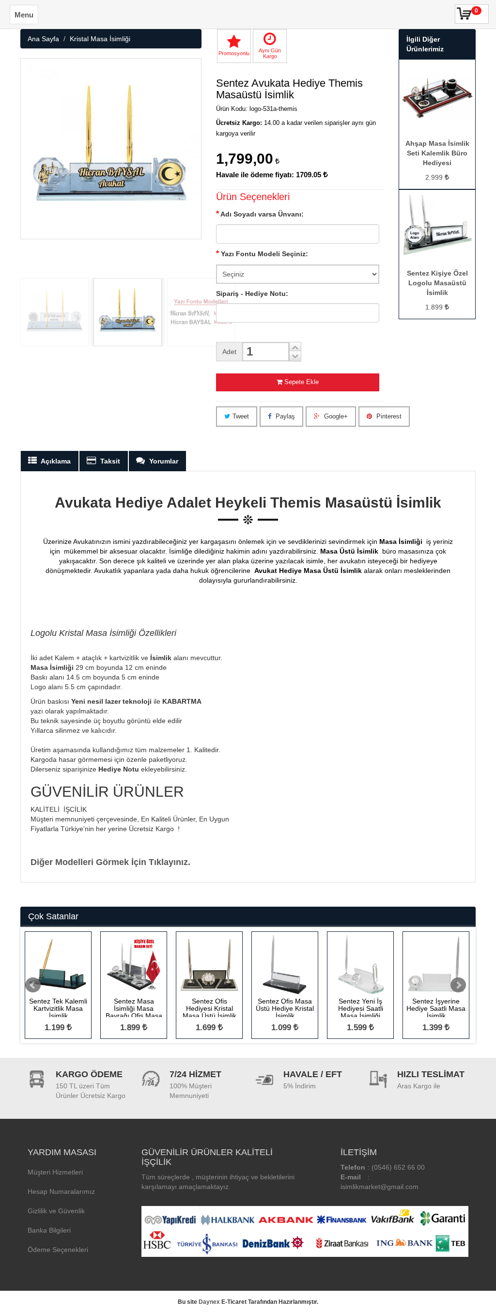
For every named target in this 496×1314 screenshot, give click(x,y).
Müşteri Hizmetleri (55, 1172)
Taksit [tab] (109, 461)
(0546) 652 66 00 (398, 1167)
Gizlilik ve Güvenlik (56, 1211)
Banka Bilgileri (49, 1230)
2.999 (435, 177)
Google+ (335, 416)
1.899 (435, 307)
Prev (33, 985)
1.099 (282, 1027)
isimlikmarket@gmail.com (379, 1186)
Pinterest (388, 416)
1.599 (358, 1027)
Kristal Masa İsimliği (100, 39)
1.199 (56, 1027)
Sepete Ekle (301, 382)
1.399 (433, 1027)
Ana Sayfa (43, 39)
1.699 (207, 1027)
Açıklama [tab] (55, 461)
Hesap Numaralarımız (61, 1191)
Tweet (240, 416)
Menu (24, 15)
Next (458, 985)
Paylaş (284, 416)
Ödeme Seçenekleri (58, 1249)
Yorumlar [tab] (162, 461)
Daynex (209, 1302)
